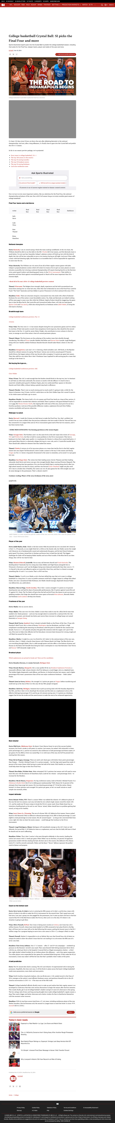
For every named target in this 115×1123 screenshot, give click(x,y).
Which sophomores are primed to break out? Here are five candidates (31, 658)
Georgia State (18, 435)
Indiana (56, 925)
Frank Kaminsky (63, 563)
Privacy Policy (21, 1107)
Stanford (27, 623)
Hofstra (28, 681)
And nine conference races (19, 166)
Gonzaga (72, 435)
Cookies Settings (68, 1110)
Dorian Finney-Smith (25, 404)
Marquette (28, 668)
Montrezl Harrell (19, 563)
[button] (56, 5)
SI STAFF (20, 1076)
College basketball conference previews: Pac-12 (24, 317)
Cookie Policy (36, 1107)
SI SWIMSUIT (10, 1)
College (16, 1095)
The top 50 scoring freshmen (20, 164)
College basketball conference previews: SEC (23, 369)
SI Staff (11, 50)
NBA (23, 5)
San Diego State (21, 460)
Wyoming (27, 813)
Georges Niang (22, 618)
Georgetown (20, 350)
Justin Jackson (22, 597)
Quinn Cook (13, 304)
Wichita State (19, 437)
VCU (10, 437)
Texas (27, 340)
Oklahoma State (26, 746)
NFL (11, 5)
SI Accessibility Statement (90, 1107)
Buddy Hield (21, 783)
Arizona (11, 322)
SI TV (91, 5)
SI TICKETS (30, 1)
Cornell (11, 1006)
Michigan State (45, 663)
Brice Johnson (58, 594)
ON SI (3, 1)
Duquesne (29, 781)
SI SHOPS (46, 1)
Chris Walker (13, 374)
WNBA (40, 5)
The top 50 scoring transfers (20, 160)
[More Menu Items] (95, 5)
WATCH (85, 5)
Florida (44, 252)
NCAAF (33, 5)
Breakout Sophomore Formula (61, 668)
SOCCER (17, 5)
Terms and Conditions (70, 1107)
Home (10, 1095)
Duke (18, 296)
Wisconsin (18, 286)
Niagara (57, 681)
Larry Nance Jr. (18, 813)
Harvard (16, 418)
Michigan (26, 689)
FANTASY (47, 5)
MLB (28, 5)
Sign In (111, 5)
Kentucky (16, 250)
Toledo (17, 448)
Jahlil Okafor (62, 304)
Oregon (11, 453)
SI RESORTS (38, 1)
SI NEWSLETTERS (20, 1)
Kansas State (55, 340)
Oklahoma (12, 783)
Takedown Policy (51, 1107)
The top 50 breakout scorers (20, 162)
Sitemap (19, 1110)
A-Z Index (34, 1110)
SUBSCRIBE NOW (55, 1)
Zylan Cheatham (54, 466)
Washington (42, 625)
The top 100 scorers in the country (22, 158)
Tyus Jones (23, 304)
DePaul (26, 925)
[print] (20, 1086)
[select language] (106, 5)
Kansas (14, 648)
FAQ (48, 1110)
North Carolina (31, 588)
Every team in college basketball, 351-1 (23, 155)
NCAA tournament (54, 272)
